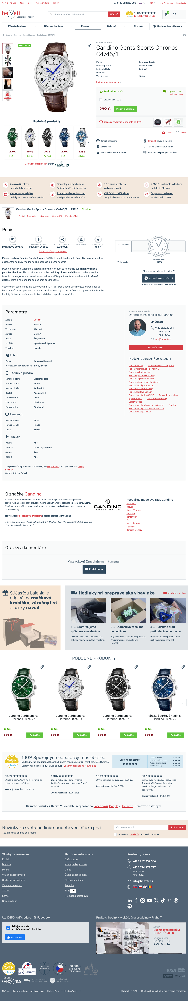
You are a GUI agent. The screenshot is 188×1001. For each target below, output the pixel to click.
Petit (128, 520)
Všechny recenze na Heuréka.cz (80, 765)
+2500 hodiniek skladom (166, 184)
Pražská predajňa (42, 3)
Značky (9, 35)
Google (113, 806)
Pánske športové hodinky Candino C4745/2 (164, 717)
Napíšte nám (53, 466)
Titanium (130, 527)
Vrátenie (6, 874)
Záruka (6, 890)
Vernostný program (12, 885)
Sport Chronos (29, 35)
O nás (68, 869)
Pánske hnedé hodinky (157, 398)
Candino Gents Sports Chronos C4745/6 (117, 717)
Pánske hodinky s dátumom (141, 385)
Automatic (131, 503)
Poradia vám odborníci (71, 193)
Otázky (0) (57, 216)
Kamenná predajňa (21, 193)
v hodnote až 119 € (123, 122)
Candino (17, 35)
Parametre (32, 216)
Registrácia (181, 3)
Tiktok (164, 900)
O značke (45, 216)
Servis (5, 896)
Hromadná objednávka (77, 896)
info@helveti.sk (163, 339)
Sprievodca (169, 26)
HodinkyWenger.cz (37, 991)
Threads (176, 900)
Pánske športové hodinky (140, 392)
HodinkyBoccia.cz (72, 991)
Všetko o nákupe (9, 3)
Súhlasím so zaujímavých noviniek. (139, 834)
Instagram (143, 900)
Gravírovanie (112, 100)
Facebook (137, 900)
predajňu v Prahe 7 (149, 917)
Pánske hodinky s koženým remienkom (146, 405)
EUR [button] (151, 3)
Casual (129, 507)
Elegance (130, 513)
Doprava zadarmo (162, 193)
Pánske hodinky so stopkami (161, 365)
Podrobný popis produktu (108, 82)
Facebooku (101, 806)
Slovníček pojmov (74, 880)
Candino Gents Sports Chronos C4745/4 (70, 717)
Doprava (6, 864)
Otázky (183, 132)
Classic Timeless (133, 510)
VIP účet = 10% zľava (116, 193)
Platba (5, 869)
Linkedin (130, 900)
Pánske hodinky (136, 365)
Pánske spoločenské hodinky (142, 375)
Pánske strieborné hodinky (141, 388)
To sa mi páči (16, 937)
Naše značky (71, 859)
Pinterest (170, 900)
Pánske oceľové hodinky (140, 372)
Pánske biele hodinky (168, 395)
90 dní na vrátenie (115, 184)
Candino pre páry (134, 530)
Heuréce (127, 806)
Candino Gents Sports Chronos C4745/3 (23, 717)
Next (88, 142)
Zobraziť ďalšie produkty (36, 164)
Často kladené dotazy (76, 874)
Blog (29, 3)
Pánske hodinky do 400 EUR (141, 395)
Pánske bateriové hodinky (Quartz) (144, 382)
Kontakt (56, 3)
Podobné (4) (71, 216)
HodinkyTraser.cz (55, 991)
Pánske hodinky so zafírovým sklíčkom (146, 408)
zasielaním (134, 834)
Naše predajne (9, 901)
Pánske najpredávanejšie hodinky (144, 369)
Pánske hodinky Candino (140, 412)
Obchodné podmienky (13, 880)
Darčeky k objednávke (70, 184)
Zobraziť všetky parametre (53, 251)
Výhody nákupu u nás (76, 864)
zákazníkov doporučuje (144, 16)
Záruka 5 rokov (19, 184)
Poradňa (69, 885)
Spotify (130, 906)
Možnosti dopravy (176, 94)
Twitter (157, 900)
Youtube (150, 900)
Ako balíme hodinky (177, 593)
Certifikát (151, 141)
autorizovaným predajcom (29, 516)
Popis (22, 216)
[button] (142, 3)
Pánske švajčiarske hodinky (141, 379)
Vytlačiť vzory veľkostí (161, 278)
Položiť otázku (155, 347)
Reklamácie (19, 874)
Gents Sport (131, 517)
